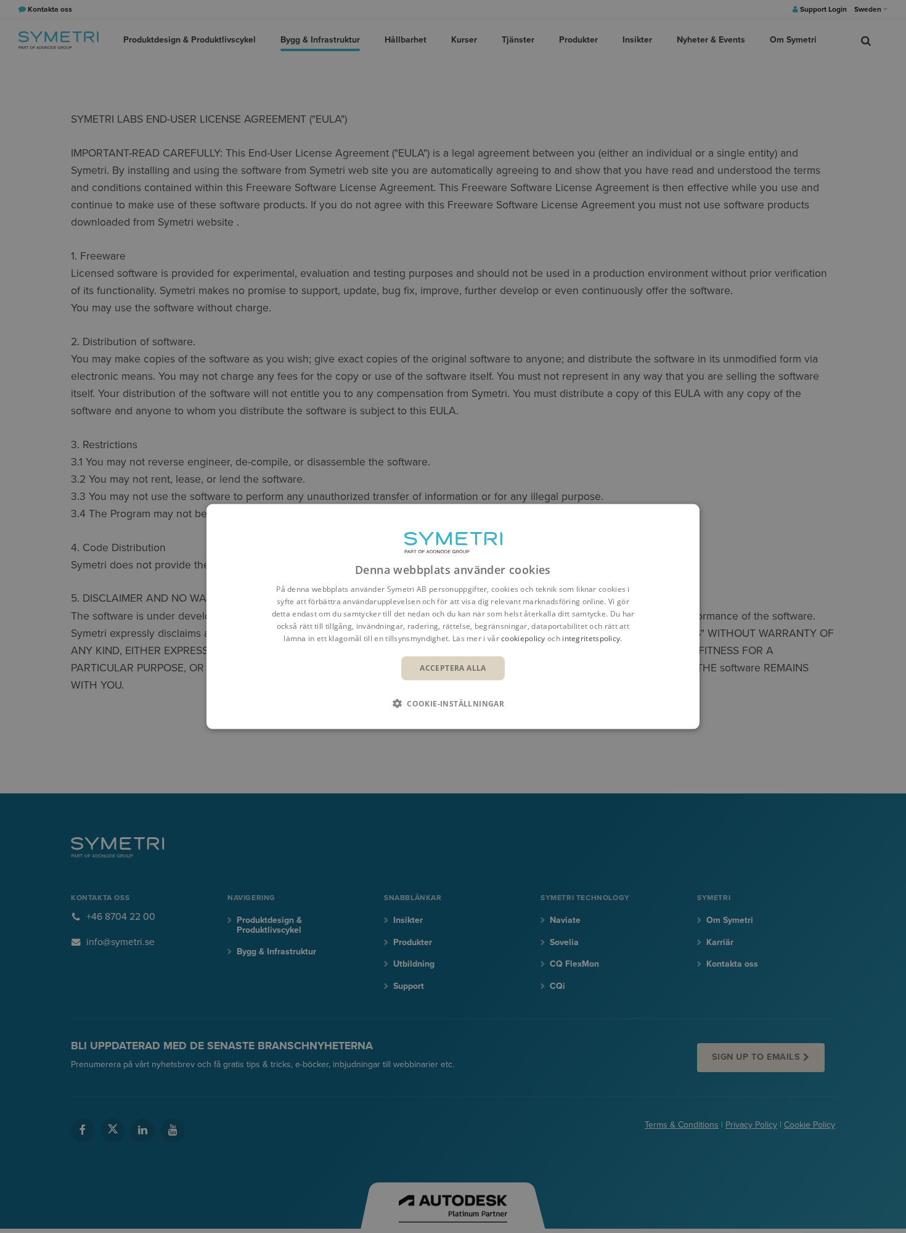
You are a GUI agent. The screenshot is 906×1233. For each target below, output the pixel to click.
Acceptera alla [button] (453, 668)
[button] (453, 702)
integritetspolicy (591, 638)
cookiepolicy (523, 638)
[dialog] (453, 616)
